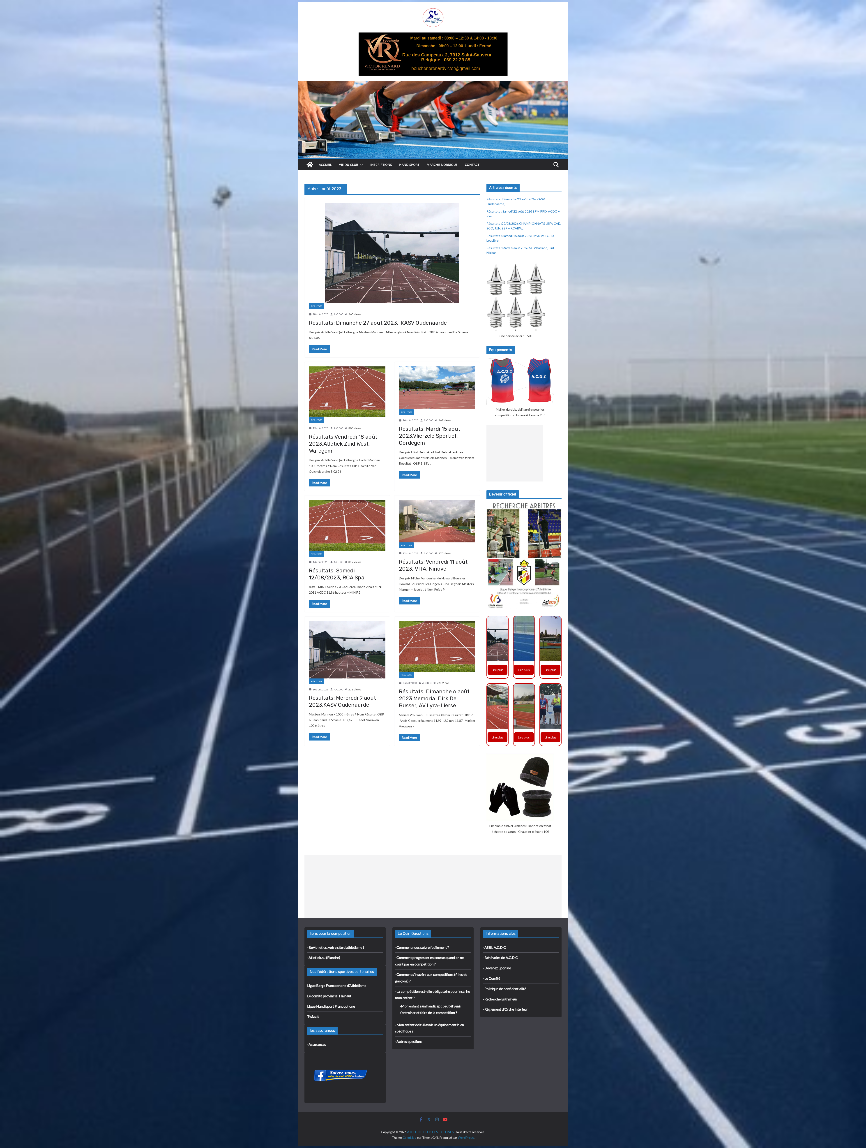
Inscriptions (381, 164)
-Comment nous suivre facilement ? (422, 947)
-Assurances (316, 1044)
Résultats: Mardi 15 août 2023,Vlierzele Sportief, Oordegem (429, 436)
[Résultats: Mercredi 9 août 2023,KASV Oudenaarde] (347, 649)
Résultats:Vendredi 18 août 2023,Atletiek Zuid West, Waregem (343, 444)
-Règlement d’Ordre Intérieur (505, 1009)
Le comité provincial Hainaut (329, 996)
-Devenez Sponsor (497, 968)
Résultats (316, 306)
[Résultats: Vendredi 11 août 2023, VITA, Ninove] (437, 521)
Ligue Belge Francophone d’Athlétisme (336, 985)
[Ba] (433, 35)
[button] (360, 165)
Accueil (325, 164)
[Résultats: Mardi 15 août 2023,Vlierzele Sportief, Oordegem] (437, 387)
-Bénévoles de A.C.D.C (500, 957)
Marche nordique (442, 164)
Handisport (409, 164)
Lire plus (497, 670)
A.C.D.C (338, 314)
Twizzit (313, 1016)
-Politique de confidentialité (504, 988)
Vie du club (348, 164)
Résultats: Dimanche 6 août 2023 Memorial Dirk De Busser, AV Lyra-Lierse (434, 698)
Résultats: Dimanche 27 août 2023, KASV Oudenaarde (378, 323)
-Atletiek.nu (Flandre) (323, 957)
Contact (472, 164)
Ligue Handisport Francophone (331, 1006)
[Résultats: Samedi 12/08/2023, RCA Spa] (347, 525)
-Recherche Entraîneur (500, 999)
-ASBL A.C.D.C (494, 947)
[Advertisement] (514, 453)
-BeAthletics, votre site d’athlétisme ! (335, 947)
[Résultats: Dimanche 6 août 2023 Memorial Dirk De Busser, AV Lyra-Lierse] (437, 646)
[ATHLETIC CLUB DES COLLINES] (309, 164)
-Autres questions (408, 1041)
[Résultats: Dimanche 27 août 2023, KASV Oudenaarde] (392, 253)
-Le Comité (491, 978)
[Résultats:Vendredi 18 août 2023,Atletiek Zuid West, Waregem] (347, 391)
